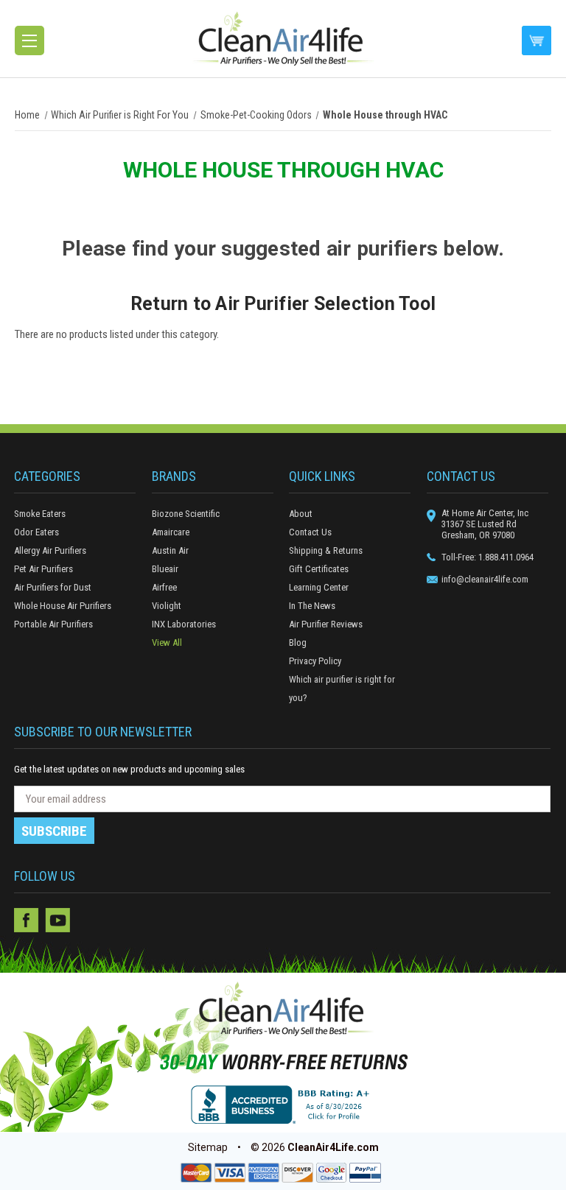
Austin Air (170, 550)
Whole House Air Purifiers (62, 605)
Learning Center (319, 587)
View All (167, 642)
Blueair (165, 568)
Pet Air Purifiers (43, 568)
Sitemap (208, 1147)
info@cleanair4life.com (484, 579)
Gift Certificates (319, 568)
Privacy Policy (315, 660)
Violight (166, 605)
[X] (88, 920)
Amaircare (170, 532)
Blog (298, 642)
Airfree (164, 587)
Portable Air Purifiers (53, 624)
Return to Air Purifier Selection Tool (283, 303)
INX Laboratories (184, 624)
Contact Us (310, 532)
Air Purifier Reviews (326, 624)
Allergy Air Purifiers (50, 550)
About (300, 513)
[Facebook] (26, 920)
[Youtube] (57, 920)
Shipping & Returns (326, 550)
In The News (312, 605)
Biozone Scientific (186, 513)
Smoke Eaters (40, 513)
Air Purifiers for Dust (52, 587)
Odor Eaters (36, 532)
